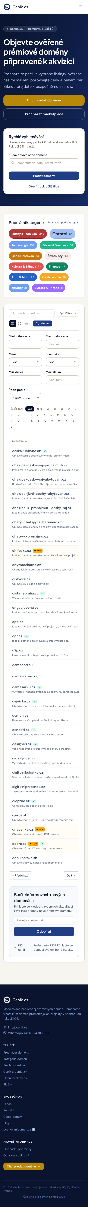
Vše (30, 409)
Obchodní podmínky (17, 1149)
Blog (6, 1123)
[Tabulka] (12, 323)
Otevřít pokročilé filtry (44, 186)
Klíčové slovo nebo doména (28, 155)
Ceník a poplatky (15, 1072)
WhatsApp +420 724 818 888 (28, 1033)
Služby (7, 1084)
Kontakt (8, 1110)
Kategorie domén (15, 1059)
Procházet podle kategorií (63, 222)
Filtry (68, 313)
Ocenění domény (15, 1078)
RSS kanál (21, 947)
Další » (71, 875)
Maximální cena (57, 336)
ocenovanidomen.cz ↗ (19, 1129)
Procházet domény (16, 1052)
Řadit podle (17, 390)
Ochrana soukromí (16, 1155)
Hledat (45, 323)
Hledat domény (44, 176)
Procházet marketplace (44, 114)
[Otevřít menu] (81, 7)
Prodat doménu (14, 1065)
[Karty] (19, 323)
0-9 (39, 409)
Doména (18, 441)
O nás (7, 1104)
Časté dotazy (12, 1117)
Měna (12, 354)
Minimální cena (19, 336)
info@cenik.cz (17, 1027)
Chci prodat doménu (44, 100)
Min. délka (16, 372)
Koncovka (52, 354)
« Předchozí (20, 875)
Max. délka (53, 372)
